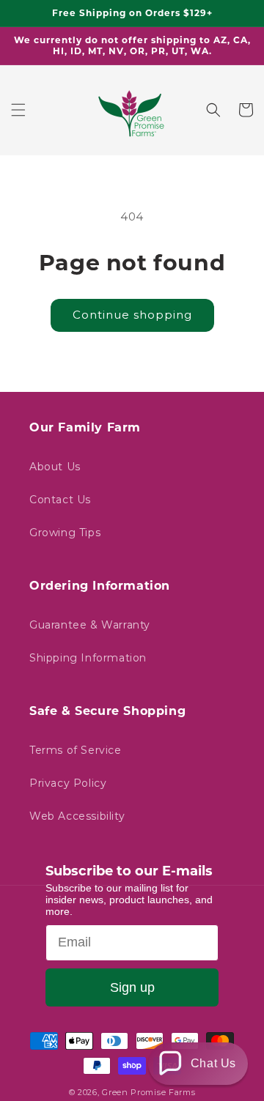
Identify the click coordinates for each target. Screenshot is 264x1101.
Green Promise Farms (148, 1092)
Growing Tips (64, 532)
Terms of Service (75, 750)
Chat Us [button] (213, 1063)
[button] (18, 110)
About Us (55, 466)
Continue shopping (132, 315)
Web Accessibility (77, 816)
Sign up (132, 987)
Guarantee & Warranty (89, 624)
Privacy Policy (67, 783)
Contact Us (60, 499)
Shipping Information (88, 657)
